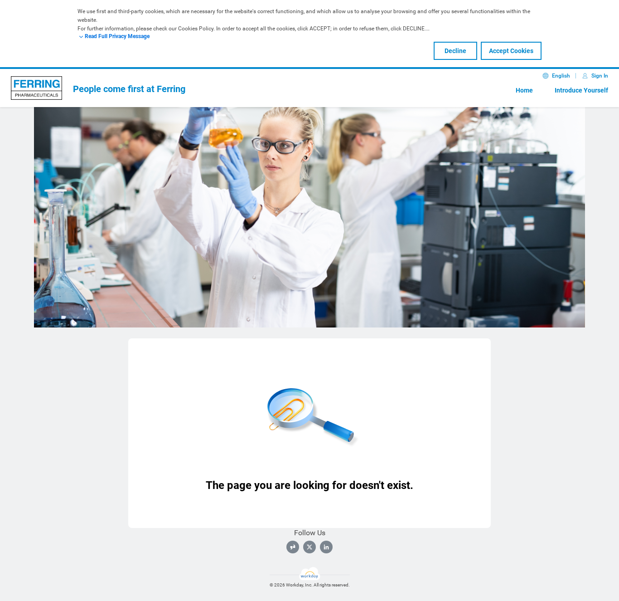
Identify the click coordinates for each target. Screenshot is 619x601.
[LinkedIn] (326, 547)
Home (524, 90)
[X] (309, 547)
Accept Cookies (511, 50)
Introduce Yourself (581, 90)
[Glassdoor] (292, 547)
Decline (455, 50)
